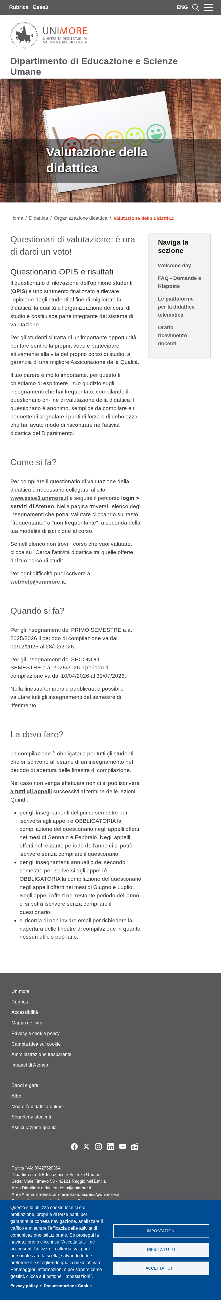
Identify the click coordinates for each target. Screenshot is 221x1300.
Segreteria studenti (31, 1116)
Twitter (86, 1146)
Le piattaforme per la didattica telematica (176, 307)
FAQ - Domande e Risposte (179, 282)
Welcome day (174, 265)
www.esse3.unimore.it (39, 498)
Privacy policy (24, 1286)
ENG (182, 7)
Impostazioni (161, 1231)
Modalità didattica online (37, 1106)
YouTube (122, 1146)
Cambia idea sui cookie (36, 1044)
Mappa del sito (27, 1022)
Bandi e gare (25, 1085)
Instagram (98, 1146)
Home (16, 218)
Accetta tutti (161, 1268)
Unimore (20, 991)
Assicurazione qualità (34, 1127)
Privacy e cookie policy (36, 1033)
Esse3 (40, 7)
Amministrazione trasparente (41, 1054)
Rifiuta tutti (161, 1250)
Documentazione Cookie (68, 1286)
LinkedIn (110, 1146)
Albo (16, 1096)
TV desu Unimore (146, 1146)
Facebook (74, 1146)
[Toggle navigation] (208, 7)
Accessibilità (25, 1012)
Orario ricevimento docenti (172, 335)
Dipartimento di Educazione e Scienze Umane (94, 66)
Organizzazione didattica (80, 218)
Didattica (38, 218)
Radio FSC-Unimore (134, 1146)
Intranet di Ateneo (30, 1065)
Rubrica (18, 7)
